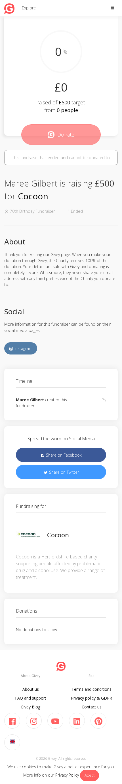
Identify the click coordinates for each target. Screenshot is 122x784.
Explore (29, 8)
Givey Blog (30, 707)
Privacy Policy (67, 775)
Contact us (92, 707)
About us (30, 689)
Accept (89, 775)
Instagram (23, 348)
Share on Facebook (63, 455)
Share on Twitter (63, 472)
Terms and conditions (91, 689)
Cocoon (33, 196)
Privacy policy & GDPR (91, 698)
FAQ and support (30, 698)
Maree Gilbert (30, 399)
